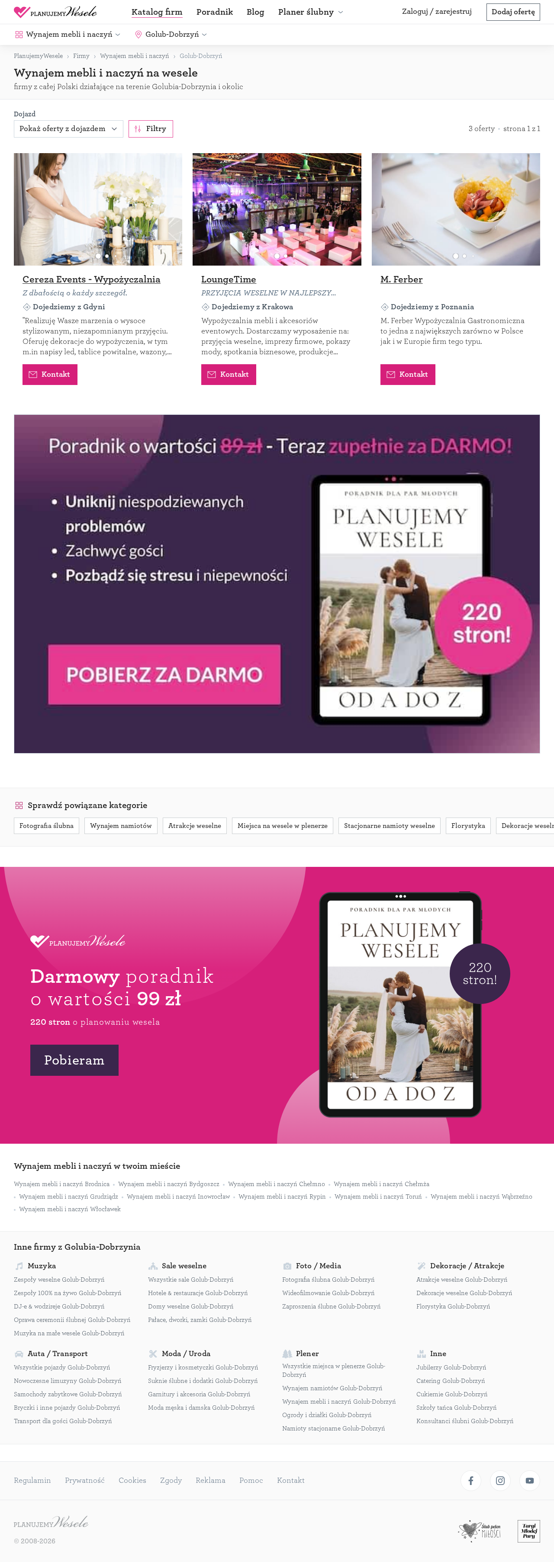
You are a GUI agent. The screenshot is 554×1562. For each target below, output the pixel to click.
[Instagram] (500, 1480)
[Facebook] (471, 1480)
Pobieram (74, 1060)
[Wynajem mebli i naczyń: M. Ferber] (456, 209)
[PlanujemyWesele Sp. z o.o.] (51, 1523)
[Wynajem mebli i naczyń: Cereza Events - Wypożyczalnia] (98, 209)
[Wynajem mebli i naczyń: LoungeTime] (277, 209)
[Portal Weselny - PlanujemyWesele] (55, 12)
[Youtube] (529, 1480)
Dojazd (24, 114)
